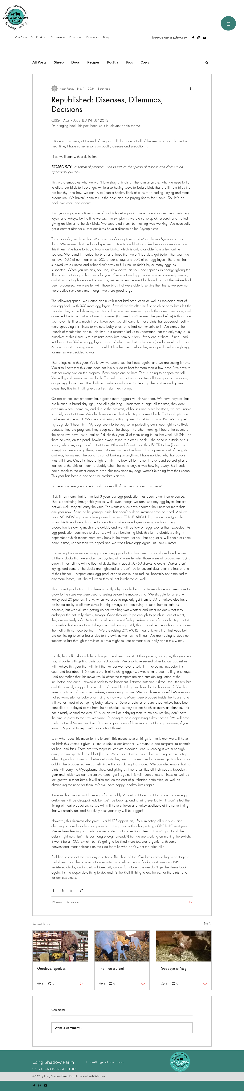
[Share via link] (81, 890)
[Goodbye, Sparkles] (60, 946)
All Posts (39, 62)
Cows (144, 62)
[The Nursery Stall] (122, 946)
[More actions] (190, 88)
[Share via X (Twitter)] (62, 890)
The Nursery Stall (111, 968)
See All (208, 923)
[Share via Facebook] (53, 890)
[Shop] (228, 23)
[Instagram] (199, 38)
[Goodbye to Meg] (183, 946)
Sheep (59, 62)
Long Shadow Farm (53, 1062)
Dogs (75, 62)
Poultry (113, 62)
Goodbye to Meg (173, 968)
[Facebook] (193, 38)
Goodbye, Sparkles (51, 968)
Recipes (93, 62)
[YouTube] (204, 38)
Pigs (129, 62)
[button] (207, 62)
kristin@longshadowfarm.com (169, 37)
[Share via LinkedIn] (72, 890)
